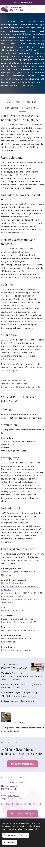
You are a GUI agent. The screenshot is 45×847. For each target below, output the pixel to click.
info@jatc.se (13, 795)
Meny (41, 9)
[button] (32, 9)
